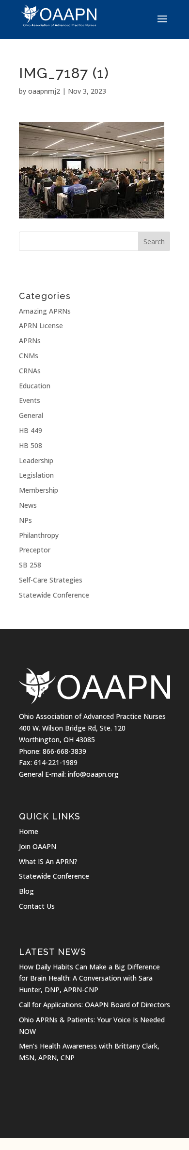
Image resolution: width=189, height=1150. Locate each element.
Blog (26, 891)
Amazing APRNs (45, 311)
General (31, 415)
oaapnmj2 (44, 91)
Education (34, 385)
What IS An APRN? (48, 861)
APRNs (30, 340)
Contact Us (37, 906)
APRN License (41, 325)
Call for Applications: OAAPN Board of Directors (94, 1004)
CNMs (28, 355)
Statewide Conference (54, 595)
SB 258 (30, 564)
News (28, 505)
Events (29, 400)
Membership (38, 490)
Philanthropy (39, 535)
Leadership (36, 460)
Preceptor (34, 549)
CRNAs (30, 370)
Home (28, 831)
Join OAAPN (37, 846)
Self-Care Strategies (50, 579)
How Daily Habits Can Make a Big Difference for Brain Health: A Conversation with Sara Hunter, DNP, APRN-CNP (89, 978)
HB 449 (30, 430)
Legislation (36, 475)
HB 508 (30, 445)
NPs (25, 520)
